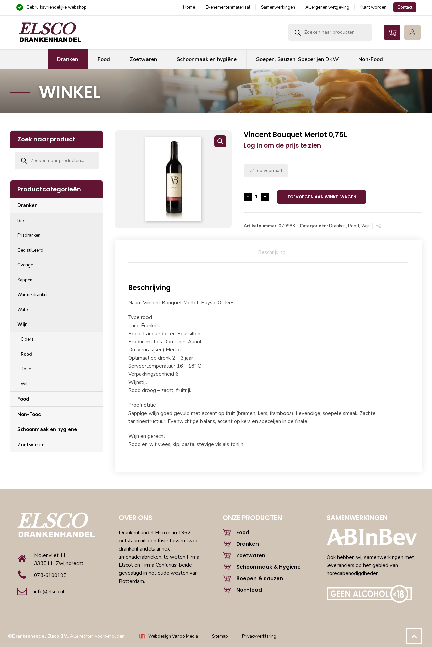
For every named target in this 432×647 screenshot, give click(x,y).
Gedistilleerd (30, 250)
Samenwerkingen (278, 7)
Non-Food (29, 414)
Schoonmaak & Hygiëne (268, 566)
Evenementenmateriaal (228, 7)
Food (23, 399)
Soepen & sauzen (259, 578)
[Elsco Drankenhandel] (49, 32)
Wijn (366, 226)
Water (23, 310)
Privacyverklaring (259, 636)
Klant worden (373, 7)
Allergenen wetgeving (327, 7)
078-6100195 (50, 575)
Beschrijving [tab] (272, 252)
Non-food (249, 589)
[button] (220, 141)
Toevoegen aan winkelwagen (321, 197)
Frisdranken (28, 235)
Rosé (26, 369)
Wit (24, 384)
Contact (404, 7)
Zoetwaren (31, 444)
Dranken (337, 226)
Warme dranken (33, 295)
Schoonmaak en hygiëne (47, 429)
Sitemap (220, 636)
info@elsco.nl (49, 591)
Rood (353, 226)
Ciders (27, 339)
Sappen (24, 280)
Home (189, 7)
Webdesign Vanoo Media (173, 636)
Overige (25, 265)
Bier (21, 221)
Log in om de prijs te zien (282, 145)
